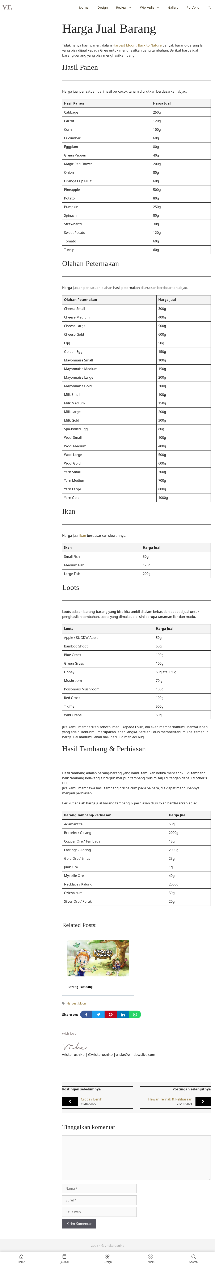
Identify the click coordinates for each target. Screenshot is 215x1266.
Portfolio (193, 7)
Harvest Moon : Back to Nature (137, 45)
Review (121, 7)
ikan (82, 535)
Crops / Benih (91, 1099)
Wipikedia (147, 7)
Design (103, 7)
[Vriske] (7, 7)
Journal (84, 7)
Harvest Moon (76, 1003)
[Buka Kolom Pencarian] (209, 7)
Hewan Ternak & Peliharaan (170, 1099)
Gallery (173, 7)
